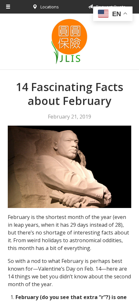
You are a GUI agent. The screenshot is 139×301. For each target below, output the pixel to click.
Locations (49, 7)
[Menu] (8, 6)
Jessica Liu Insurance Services (69, 41)
